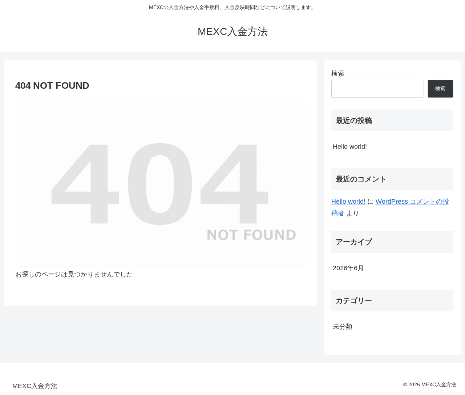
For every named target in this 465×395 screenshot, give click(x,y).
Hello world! (350, 146)
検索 (337, 73)
